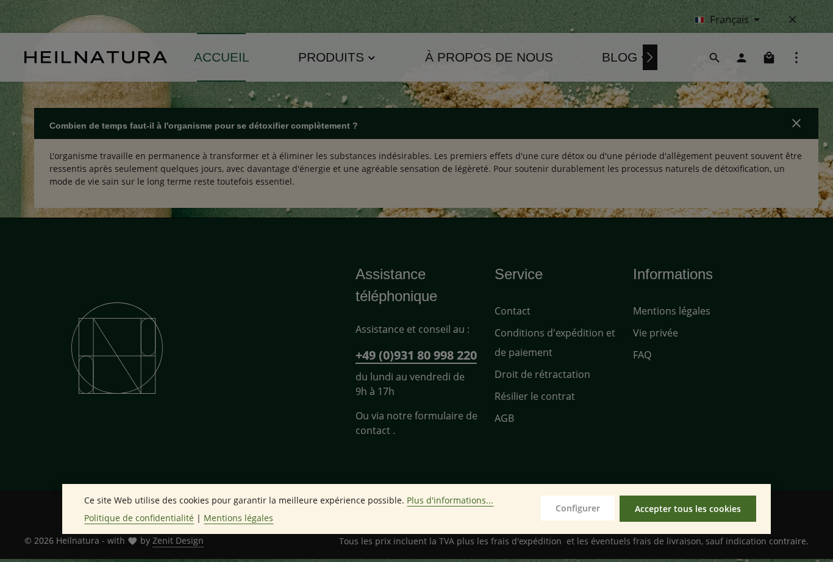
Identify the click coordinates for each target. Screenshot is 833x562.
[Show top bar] (796, 57)
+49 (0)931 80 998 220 (416, 355)
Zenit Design (178, 540)
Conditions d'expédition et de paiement (555, 342)
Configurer (578, 508)
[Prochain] (650, 57)
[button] (426, 123)
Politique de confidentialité (139, 518)
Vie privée (655, 333)
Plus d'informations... (450, 500)
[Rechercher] (715, 57)
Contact (513, 311)
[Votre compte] (741, 57)
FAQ (642, 354)
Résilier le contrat (535, 396)
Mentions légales (671, 311)
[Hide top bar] (792, 19)
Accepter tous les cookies (688, 508)
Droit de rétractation (542, 374)
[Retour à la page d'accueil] (95, 57)
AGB (504, 418)
